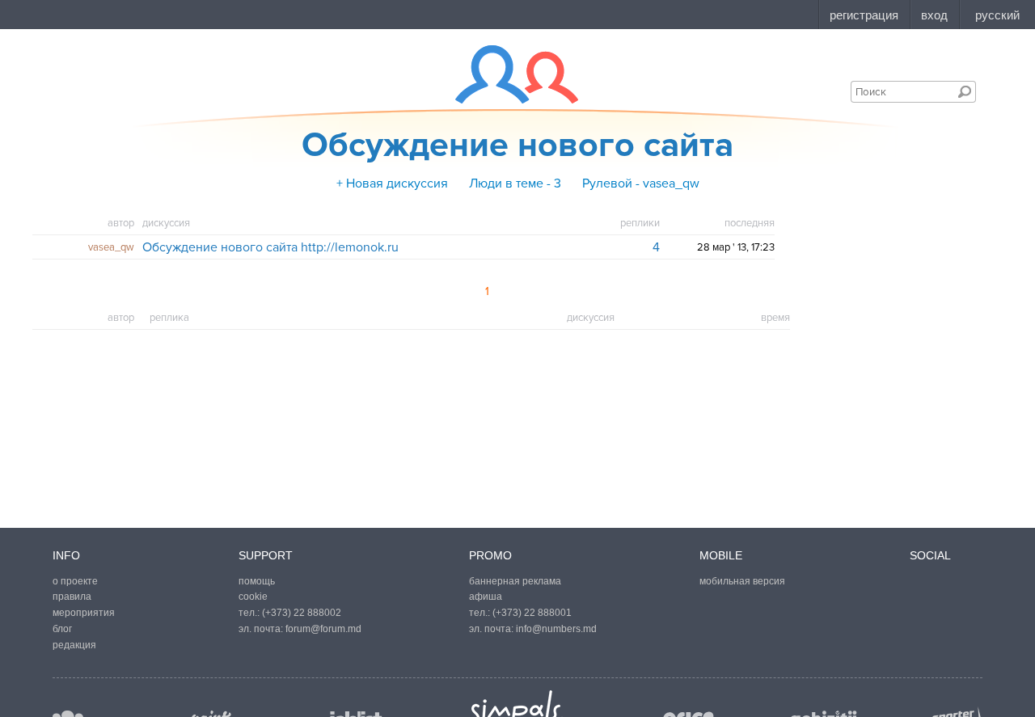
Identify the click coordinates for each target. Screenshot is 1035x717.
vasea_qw (111, 247)
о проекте (75, 581)
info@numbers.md (556, 629)
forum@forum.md (323, 629)
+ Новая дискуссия (392, 183)
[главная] (507, 74)
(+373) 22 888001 (532, 612)
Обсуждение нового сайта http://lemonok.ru (270, 247)
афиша (485, 596)
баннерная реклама (515, 581)
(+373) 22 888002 (301, 612)
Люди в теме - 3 (515, 183)
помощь (257, 581)
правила (72, 596)
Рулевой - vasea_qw (640, 183)
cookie (253, 596)
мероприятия (84, 612)
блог (62, 629)
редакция (74, 645)
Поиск (964, 91)
